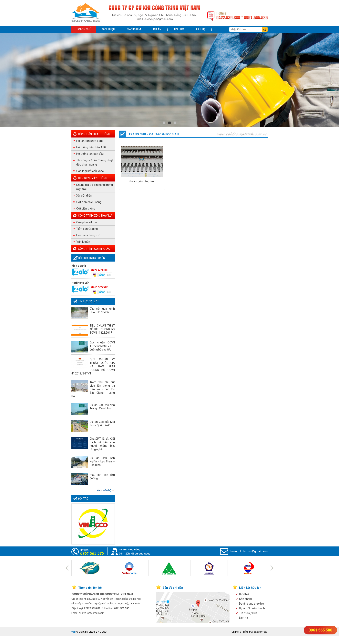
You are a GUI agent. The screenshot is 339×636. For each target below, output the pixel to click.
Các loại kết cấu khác (90, 171)
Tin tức (179, 29)
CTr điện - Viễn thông (92, 178)
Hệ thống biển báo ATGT (92, 147)
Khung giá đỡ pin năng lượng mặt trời (94, 187)
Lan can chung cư (87, 235)
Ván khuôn (83, 241)
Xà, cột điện (84, 195)
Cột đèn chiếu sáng (88, 202)
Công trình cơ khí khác (94, 248)
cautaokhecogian (164, 134)
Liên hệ (200, 29)
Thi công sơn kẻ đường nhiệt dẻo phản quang (94, 162)
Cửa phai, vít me (86, 222)
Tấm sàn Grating (87, 229)
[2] (175, 123)
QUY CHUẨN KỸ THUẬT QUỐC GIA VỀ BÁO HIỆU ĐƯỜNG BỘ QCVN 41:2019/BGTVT (93, 366)
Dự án (157, 29)
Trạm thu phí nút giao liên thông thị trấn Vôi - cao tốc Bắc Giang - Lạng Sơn (93, 389)
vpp (73, 631)
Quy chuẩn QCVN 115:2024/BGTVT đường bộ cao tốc (102, 346)
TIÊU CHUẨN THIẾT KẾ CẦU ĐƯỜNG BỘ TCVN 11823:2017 (102, 329)
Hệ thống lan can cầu (90, 154)
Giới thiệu (108, 29)
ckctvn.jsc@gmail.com (253, 551)
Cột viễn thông (85, 208)
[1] (169, 123)
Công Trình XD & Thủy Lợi (95, 215)
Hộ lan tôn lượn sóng (89, 141)
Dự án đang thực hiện (252, 603)
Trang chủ (83, 29)
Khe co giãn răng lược (142, 181)
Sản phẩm (134, 29)
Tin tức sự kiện (248, 613)
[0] (164, 123)
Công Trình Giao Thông (94, 134)
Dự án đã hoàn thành (252, 608)
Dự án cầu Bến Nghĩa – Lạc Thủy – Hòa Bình (102, 461)
